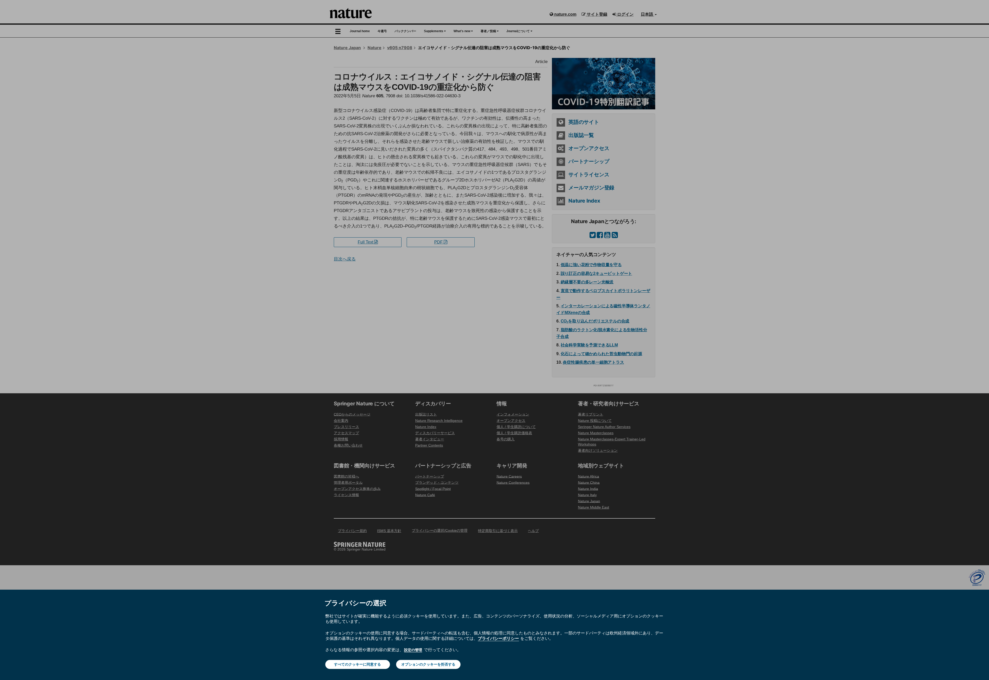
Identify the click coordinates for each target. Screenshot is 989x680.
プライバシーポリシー (498, 638)
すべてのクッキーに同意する (357, 664)
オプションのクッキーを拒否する (428, 664)
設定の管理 (413, 650)
